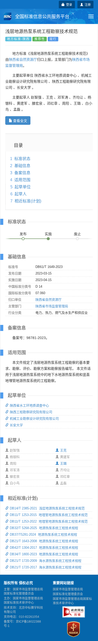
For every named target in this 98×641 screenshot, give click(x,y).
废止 (77, 234)
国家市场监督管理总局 (68, 589)
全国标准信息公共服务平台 (41, 16)
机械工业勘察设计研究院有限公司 (34, 418)
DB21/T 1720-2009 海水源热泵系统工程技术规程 (45, 561)
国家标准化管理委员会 (68, 594)
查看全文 (20, 120)
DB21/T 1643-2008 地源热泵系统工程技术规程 (44, 541)
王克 (63, 450)
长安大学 (16, 425)
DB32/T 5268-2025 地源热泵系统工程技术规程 (44, 528)
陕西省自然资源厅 (23, 59)
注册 (87, 4)
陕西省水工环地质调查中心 (29, 405)
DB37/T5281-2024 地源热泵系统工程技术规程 (43, 534)
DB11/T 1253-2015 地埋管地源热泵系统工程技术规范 (49, 515)
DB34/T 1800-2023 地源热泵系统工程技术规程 (44, 554)
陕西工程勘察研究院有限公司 (31, 412)
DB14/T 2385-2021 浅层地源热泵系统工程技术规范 (47, 508)
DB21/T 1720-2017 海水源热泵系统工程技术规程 (45, 567)
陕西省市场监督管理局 (51, 306)
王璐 (63, 463)
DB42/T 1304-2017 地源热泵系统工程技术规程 (44, 548)
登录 (68, 4)
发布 (23, 234)
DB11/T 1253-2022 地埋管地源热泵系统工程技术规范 (49, 521)
